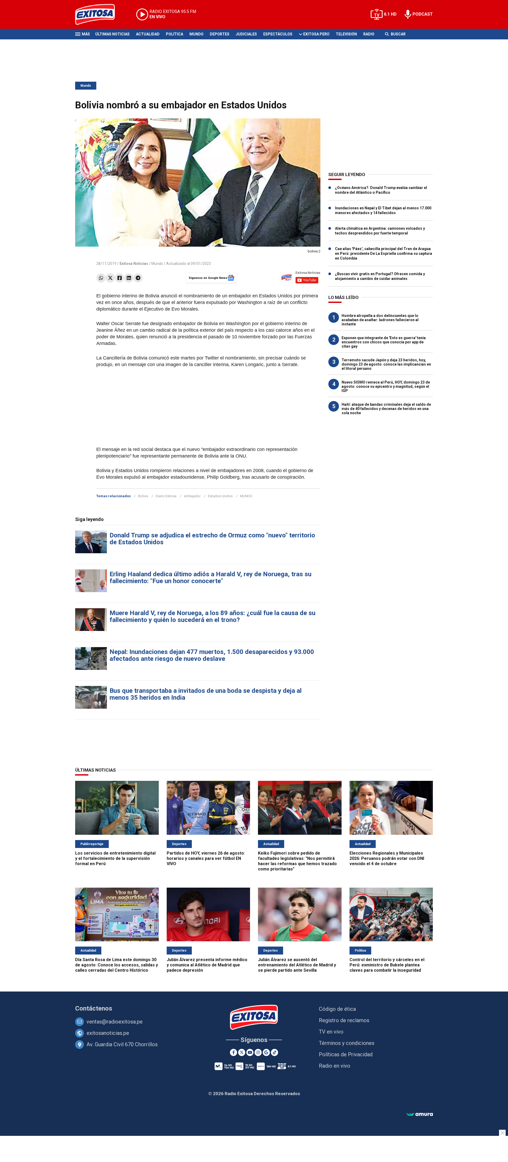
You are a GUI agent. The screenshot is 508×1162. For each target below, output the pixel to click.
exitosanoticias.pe (108, 1033)
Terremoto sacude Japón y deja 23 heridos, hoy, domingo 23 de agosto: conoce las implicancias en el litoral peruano (386, 364)
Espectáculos (277, 34)
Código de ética (337, 1009)
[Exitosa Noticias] (99, 14)
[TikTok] (274, 1052)
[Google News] (266, 1052)
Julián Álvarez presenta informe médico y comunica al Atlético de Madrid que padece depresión (207, 965)
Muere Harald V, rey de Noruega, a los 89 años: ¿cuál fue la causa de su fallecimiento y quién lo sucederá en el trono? (212, 616)
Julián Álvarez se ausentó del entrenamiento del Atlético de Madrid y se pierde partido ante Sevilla (297, 965)
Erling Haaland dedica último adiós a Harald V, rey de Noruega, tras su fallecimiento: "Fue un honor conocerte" (210, 577)
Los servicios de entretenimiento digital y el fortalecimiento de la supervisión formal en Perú (115, 858)
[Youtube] (249, 1052)
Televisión (346, 34)
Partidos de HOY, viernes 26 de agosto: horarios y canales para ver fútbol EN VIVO (206, 858)
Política (174, 34)
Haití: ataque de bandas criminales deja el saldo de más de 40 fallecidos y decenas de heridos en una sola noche (386, 408)
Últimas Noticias (112, 34)
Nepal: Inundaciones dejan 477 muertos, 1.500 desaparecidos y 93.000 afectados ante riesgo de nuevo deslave (212, 655)
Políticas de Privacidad (346, 1054)
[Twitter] (110, 278)
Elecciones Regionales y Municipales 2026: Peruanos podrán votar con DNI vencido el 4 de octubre (387, 858)
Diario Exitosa (166, 496)
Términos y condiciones (346, 1043)
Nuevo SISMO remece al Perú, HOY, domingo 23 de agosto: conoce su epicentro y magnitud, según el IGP (386, 386)
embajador (192, 496)
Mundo (196, 34)
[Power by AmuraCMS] (419, 1114)
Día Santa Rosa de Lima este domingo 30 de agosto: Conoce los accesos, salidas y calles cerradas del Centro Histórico (116, 965)
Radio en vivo (334, 1066)
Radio (368, 34)
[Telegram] (138, 278)
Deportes (219, 34)
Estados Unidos (220, 496)
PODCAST (422, 14)
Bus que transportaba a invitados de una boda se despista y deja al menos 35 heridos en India (206, 694)
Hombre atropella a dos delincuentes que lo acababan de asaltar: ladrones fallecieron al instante (380, 319)
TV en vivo (331, 1032)
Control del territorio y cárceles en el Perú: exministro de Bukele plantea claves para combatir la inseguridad (387, 965)
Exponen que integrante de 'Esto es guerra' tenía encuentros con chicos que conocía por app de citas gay (384, 342)
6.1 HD (390, 14)
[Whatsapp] (101, 278)
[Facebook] (119, 278)
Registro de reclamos (344, 1020)
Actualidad (148, 34)
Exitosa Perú (316, 34)
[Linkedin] (128, 278)
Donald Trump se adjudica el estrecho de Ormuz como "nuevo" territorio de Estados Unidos (212, 539)
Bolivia (143, 496)
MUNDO (246, 496)
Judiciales (246, 34)
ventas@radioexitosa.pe (115, 1021)
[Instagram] (258, 1052)
